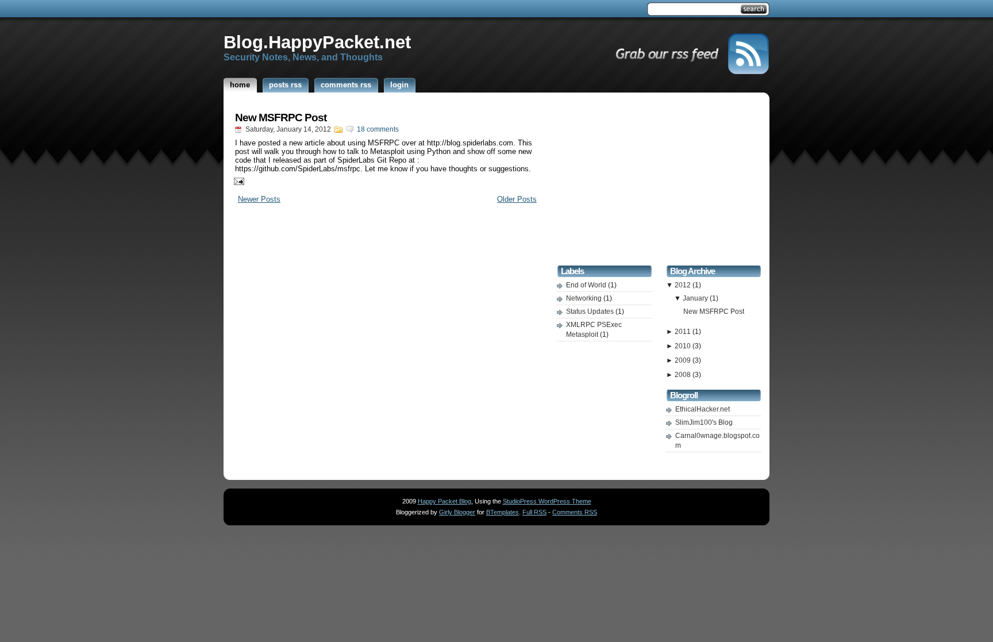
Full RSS (534, 512)
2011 (683, 332)
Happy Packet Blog (444, 501)
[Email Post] (236, 181)
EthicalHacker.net (702, 409)
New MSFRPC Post (280, 118)
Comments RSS (574, 512)
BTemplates (502, 512)
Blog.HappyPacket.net (317, 42)
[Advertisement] (659, 180)
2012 (683, 285)
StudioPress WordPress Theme (547, 501)
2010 (683, 346)
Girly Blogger (457, 512)
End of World (587, 285)
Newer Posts (259, 199)
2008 (683, 375)
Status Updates (590, 311)
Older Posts (517, 199)
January (696, 298)
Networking (584, 298)
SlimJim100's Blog (704, 422)
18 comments (378, 129)
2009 (683, 360)
